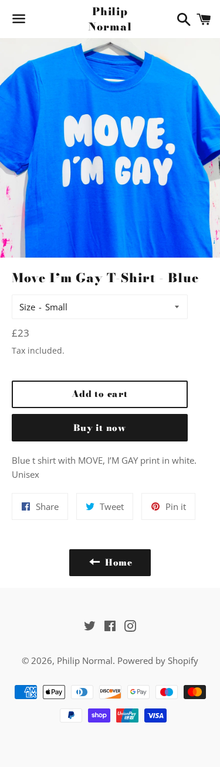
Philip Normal (109, 18)
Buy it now (99, 427)
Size (27, 307)
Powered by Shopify (157, 660)
